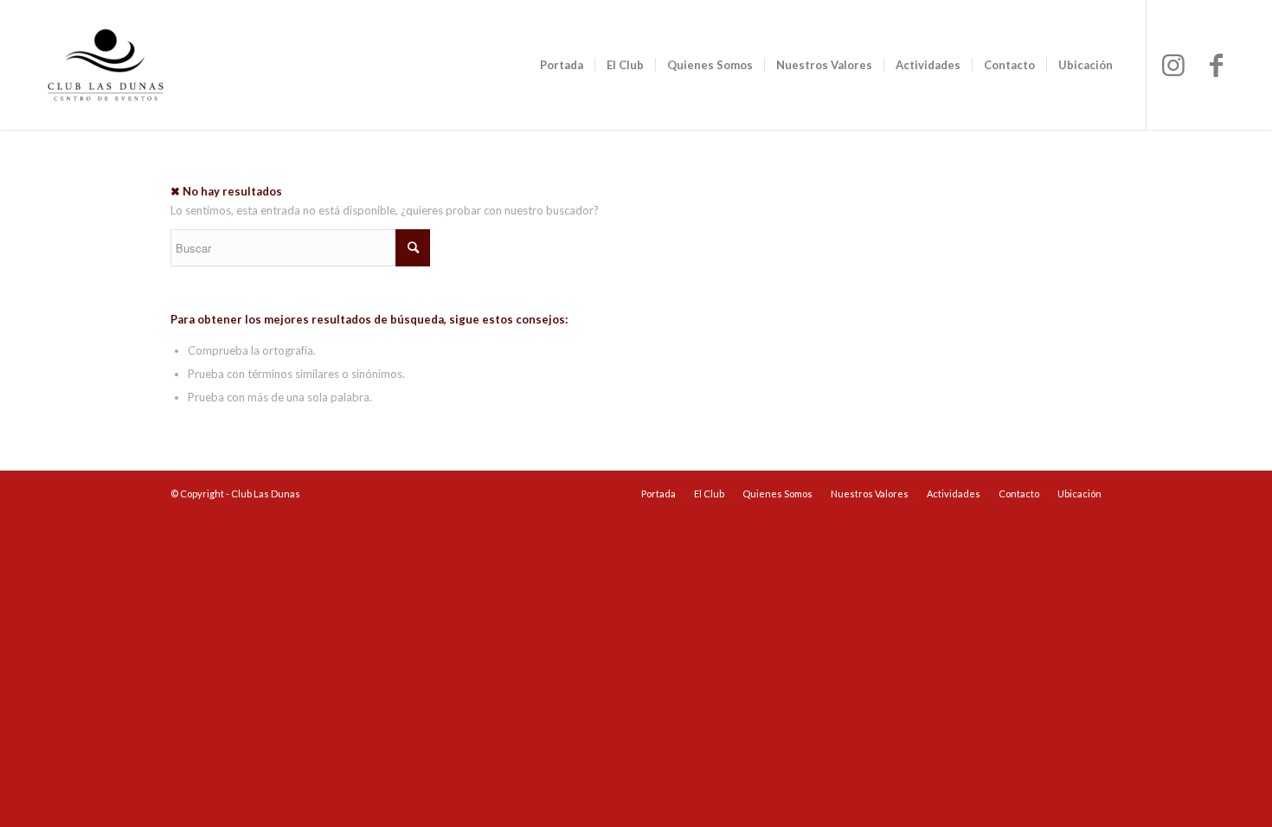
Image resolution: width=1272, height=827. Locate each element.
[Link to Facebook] (1217, 64)
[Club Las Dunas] (105, 65)
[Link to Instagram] (1173, 64)
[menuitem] (561, 65)
